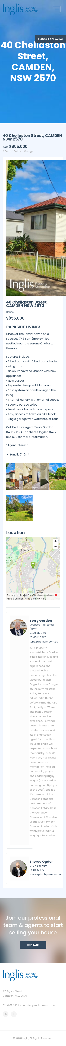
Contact (33, 945)
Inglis (26, 1038)
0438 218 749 (38, 633)
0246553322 (37, 870)
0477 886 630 (38, 865)
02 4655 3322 (38, 637)
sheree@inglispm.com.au (45, 874)
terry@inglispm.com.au (44, 641)
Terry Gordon (41, 620)
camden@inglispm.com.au (38, 1005)
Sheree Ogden (42, 861)
